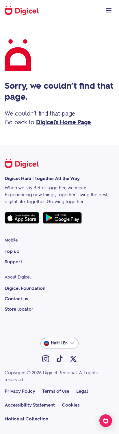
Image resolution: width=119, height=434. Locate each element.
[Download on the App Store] (22, 218)
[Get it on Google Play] (62, 218)
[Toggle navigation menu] (108, 10)
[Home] (25, 10)
